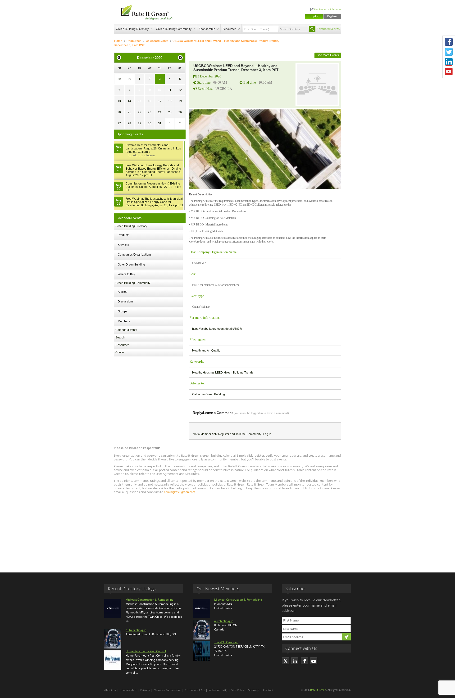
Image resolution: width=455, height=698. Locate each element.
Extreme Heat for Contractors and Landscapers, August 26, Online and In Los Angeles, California (153, 148)
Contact (120, 352)
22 (139, 112)
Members (124, 321)
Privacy (145, 690)
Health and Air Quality (206, 350)
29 (119, 79)
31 (159, 123)
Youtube (449, 72)
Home (118, 41)
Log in (267, 434)
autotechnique (223, 621)
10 (159, 90)
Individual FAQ (218, 690)
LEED (219, 372)
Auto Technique (136, 630)
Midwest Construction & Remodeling (149, 600)
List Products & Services (327, 9)
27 (119, 123)
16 (149, 101)
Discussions (125, 301)
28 (129, 123)
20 (119, 112)
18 (170, 101)
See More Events (328, 55)
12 (180, 90)
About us (110, 690)
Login (314, 16)
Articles (122, 291)
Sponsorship (207, 29)
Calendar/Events (157, 41)
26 (180, 112)
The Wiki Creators (226, 642)
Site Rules (237, 690)
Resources (229, 29)
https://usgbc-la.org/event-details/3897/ (217, 328)
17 (159, 101)
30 (129, 79)
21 (129, 112)
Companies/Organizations (134, 254)
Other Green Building (131, 264)
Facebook (449, 42)
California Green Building (208, 394)
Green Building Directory (132, 29)
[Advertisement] (227, 531)
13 (119, 101)
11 (169, 90)
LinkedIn (449, 62)
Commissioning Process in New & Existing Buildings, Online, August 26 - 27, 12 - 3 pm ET (153, 187)
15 (139, 101)
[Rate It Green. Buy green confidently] (144, 12)
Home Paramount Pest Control (146, 651)
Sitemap (253, 690)
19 (180, 101)
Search (120, 337)
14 (129, 101)
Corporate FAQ (195, 690)
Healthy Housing (203, 372)
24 (159, 112)
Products (123, 235)
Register (332, 16)
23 (149, 112)
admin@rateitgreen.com (179, 492)
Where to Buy (126, 274)
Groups (122, 311)
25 (170, 112)
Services (123, 245)
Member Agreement (167, 690)
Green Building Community (173, 29)
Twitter (449, 52)
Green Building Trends (238, 372)
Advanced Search (328, 29)
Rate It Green (318, 690)
